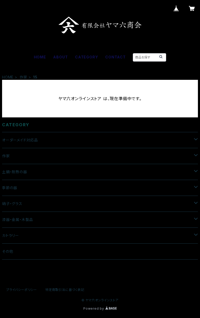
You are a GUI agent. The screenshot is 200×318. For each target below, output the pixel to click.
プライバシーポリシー (21, 290)
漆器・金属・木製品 (17, 219)
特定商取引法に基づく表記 (64, 290)
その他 (7, 251)
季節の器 (9, 187)
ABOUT (60, 57)
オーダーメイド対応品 (20, 140)
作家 (23, 77)
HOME (40, 57)
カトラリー (10, 235)
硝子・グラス (12, 203)
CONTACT (115, 57)
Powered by (94, 308)
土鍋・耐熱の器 (14, 172)
